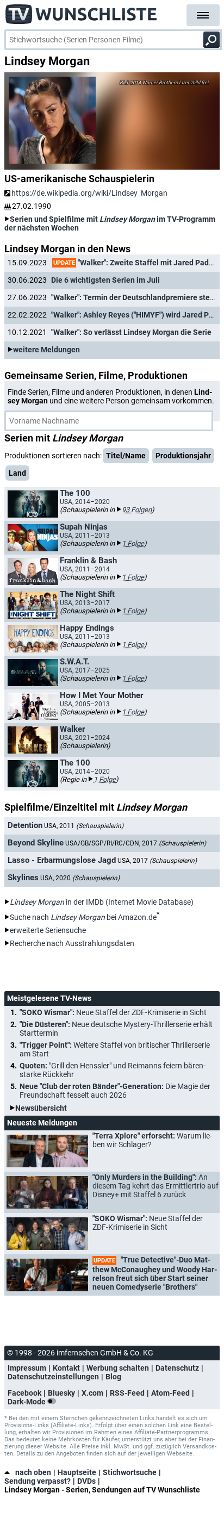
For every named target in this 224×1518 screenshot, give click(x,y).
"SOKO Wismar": (113, 1012)
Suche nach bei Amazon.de (83, 917)
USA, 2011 (83, 826)
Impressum (27, 1368)
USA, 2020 (80, 878)
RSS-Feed (127, 1393)
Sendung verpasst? (37, 1481)
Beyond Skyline (36, 843)
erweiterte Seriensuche (48, 930)
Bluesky (61, 1393)
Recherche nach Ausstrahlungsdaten (72, 943)
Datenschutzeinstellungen (53, 1376)
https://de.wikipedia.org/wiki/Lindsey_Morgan (89, 193)
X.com (92, 1393)
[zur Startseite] (81, 11)
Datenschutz (177, 1368)
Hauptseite (77, 1472)
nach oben (33, 1472)
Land (17, 473)
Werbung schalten (117, 1368)
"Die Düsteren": (116, 1028)
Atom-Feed (170, 1393)
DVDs (86, 1481)
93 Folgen (137, 510)
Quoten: (113, 1070)
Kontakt (66, 1368)
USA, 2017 (157, 860)
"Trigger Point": (115, 1049)
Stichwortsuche (130, 1472)
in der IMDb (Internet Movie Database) (102, 902)
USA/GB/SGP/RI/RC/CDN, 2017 (135, 843)
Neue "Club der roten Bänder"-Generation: (115, 1090)
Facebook (24, 1393)
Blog (113, 1376)
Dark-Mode (27, 1401)
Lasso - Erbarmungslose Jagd (62, 860)
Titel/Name (126, 455)
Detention (25, 825)
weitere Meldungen (46, 349)
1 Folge (133, 543)
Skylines (23, 877)
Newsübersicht (41, 1108)
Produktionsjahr (183, 455)
